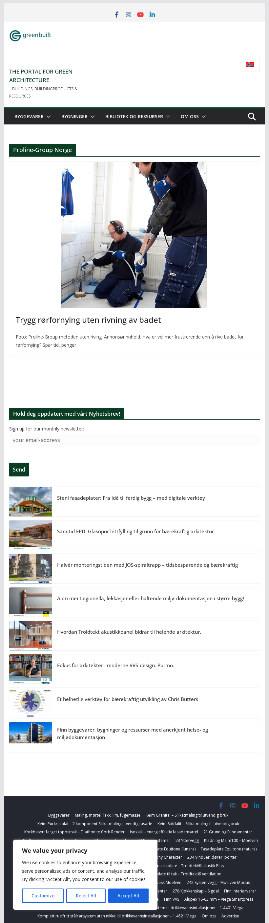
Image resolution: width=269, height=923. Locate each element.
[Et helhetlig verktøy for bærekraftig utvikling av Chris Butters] (30, 703)
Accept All (128, 895)
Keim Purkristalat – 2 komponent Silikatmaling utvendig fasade (94, 823)
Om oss (190, 116)
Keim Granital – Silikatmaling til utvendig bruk (187, 815)
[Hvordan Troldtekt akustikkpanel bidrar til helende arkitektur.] (30, 635)
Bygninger (74, 116)
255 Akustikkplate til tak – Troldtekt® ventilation (177, 874)
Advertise (230, 916)
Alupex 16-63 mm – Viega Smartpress (218, 899)
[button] (47, 116)
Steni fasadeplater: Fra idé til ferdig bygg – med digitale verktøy (131, 497)
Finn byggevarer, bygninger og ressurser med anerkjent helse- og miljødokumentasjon (132, 733)
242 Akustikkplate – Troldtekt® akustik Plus (184, 865)
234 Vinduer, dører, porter (212, 857)
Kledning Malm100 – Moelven (231, 840)
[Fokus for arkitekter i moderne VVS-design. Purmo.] (30, 669)
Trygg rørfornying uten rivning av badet (88, 319)
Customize (42, 895)
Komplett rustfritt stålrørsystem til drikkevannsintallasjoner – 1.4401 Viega (175, 908)
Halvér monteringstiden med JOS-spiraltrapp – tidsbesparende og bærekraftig (147, 564)
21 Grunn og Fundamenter (227, 832)
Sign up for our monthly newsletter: (46, 429)
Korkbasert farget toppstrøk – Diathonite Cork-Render (74, 832)
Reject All (86, 895)
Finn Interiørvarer (240, 891)
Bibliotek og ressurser (134, 116)
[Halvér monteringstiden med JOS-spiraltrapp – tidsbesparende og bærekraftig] (30, 568)
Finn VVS (171, 899)
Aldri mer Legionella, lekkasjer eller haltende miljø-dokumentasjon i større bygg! (150, 598)
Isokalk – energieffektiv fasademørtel (164, 832)
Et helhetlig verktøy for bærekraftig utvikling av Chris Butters (127, 699)
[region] (85, 875)
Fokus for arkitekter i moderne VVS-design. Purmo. (115, 665)
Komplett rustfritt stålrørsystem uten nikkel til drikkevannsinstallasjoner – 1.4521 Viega (117, 916)
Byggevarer (29, 116)
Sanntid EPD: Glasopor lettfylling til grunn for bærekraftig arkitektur (135, 531)
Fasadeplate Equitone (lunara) (168, 849)
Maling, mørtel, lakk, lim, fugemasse (107, 815)
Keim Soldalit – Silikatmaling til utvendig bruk (198, 823)
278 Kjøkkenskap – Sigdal (196, 891)
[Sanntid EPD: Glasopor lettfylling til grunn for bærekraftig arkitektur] (30, 535)
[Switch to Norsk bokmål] (249, 64)
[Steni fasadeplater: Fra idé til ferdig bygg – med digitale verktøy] (30, 501)
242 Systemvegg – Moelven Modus (218, 882)
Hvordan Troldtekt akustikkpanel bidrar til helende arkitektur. (129, 631)
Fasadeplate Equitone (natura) (229, 849)
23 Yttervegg (187, 840)
